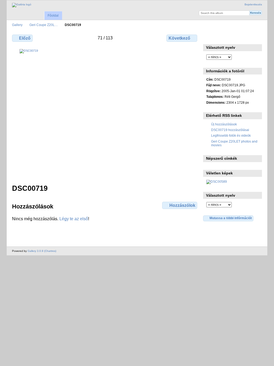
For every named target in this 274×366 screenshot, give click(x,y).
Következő (179, 38)
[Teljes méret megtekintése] (105, 113)
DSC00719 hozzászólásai (230, 130)
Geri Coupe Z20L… (43, 25)
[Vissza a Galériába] (21, 5)
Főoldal (53, 15)
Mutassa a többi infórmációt (231, 218)
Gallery (17, 25)
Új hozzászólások (224, 124)
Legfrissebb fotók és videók (231, 135)
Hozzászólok (182, 205)
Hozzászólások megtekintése (220, 37)
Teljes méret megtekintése (209, 37)
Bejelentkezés (253, 4)
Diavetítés (232, 37)
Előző (25, 38)
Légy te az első (73, 218)
